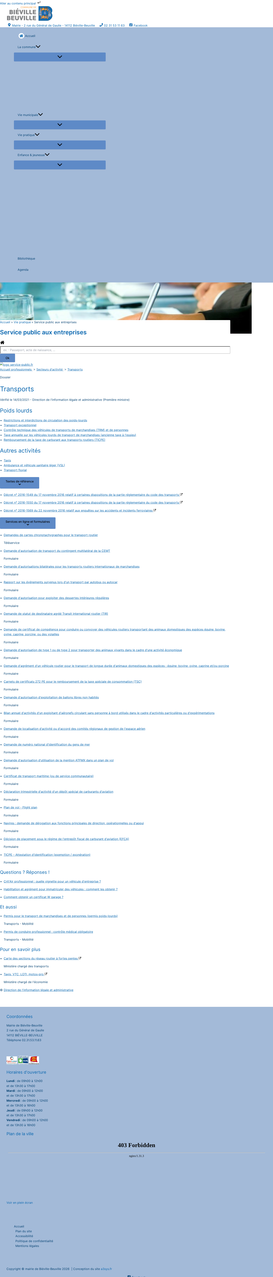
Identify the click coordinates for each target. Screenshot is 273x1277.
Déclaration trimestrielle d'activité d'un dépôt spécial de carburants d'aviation (58, 791)
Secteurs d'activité (50, 369)
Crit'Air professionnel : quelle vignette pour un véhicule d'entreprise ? (52, 881)
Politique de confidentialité (34, 1241)
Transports (75, 369)
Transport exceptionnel (20, 425)
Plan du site (23, 1231)
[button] (38, 47)
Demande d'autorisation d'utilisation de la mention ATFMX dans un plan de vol (59, 760)
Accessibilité (24, 1236)
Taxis (7, 460)
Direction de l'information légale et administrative (38, 990)
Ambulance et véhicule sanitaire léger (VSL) (34, 465)
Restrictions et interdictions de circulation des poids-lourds (45, 420)
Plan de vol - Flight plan (20, 807)
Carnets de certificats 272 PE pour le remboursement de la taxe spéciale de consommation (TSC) (73, 681)
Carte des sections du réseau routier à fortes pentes (41, 958)
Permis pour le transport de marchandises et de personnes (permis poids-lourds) (61, 916)
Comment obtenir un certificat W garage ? (33, 897)
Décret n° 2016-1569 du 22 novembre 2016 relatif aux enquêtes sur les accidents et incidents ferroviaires (78, 510)
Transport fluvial (15, 470)
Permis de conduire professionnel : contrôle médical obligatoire (48, 932)
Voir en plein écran (19, 1202)
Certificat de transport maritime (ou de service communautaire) (49, 776)
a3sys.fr (106, 1269)
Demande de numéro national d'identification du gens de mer (47, 744)
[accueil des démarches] (2, 344)
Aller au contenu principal (18, 3)
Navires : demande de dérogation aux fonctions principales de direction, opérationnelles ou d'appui (74, 823)
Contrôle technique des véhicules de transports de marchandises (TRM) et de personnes (66, 430)
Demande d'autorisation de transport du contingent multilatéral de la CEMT (57, 551)
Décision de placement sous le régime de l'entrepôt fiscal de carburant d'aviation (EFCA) (66, 839)
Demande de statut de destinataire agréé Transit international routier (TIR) (56, 613)
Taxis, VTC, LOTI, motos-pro (24, 974)
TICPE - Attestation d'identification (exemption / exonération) (47, 855)
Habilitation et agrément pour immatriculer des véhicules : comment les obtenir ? (61, 889)
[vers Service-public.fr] (16, 364)
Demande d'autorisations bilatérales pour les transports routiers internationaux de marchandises (71, 566)
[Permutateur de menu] (60, 57)
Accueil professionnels (16, 369)
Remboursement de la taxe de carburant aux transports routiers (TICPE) (54, 440)
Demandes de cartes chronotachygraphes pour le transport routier (51, 535)
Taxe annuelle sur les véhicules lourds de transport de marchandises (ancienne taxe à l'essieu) (70, 435)
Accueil (19, 1226)
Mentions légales (27, 1246)
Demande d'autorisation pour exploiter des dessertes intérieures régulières (56, 598)
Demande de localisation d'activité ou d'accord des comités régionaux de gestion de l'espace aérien (74, 729)
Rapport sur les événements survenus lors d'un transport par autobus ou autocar (61, 582)
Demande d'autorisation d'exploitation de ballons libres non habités (51, 697)
